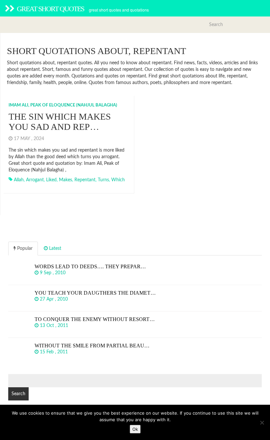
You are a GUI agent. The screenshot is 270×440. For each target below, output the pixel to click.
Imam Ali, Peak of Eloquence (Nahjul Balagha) (63, 105)
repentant (84, 180)
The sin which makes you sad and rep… (60, 121)
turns (103, 180)
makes (65, 180)
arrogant (35, 180)
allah (19, 180)
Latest (54, 248)
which (118, 180)
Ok (135, 429)
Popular (24, 248)
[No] (261, 422)
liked (51, 180)
